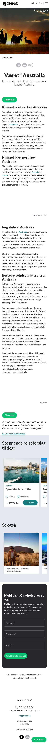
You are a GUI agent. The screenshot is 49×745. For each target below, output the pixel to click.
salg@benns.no (25, 716)
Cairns (5, 175)
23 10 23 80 (42, 10)
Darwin (35, 172)
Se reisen (30, 502)
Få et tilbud (39, 739)
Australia (23, 232)
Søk (33, 3)
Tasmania (13, 124)
